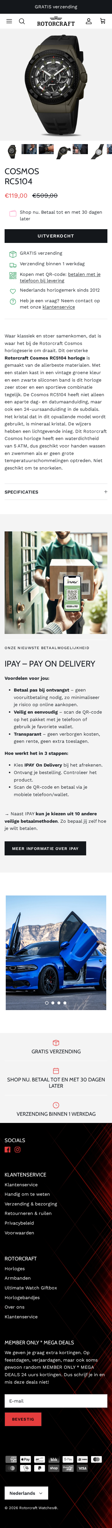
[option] (56, 85)
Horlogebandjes (22, 1297)
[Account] (87, 21)
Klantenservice (21, 1184)
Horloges (15, 1268)
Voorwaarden (19, 1233)
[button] (47, 1003)
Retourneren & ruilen (28, 1213)
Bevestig (23, 1419)
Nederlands (22, 1493)
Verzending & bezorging (31, 1204)
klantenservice (59, 307)
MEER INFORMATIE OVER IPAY (45, 848)
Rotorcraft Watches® (38, 1508)
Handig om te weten (27, 1194)
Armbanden (18, 1278)
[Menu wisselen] (9, 21)
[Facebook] (7, 1150)
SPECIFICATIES (21, 492)
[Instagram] (17, 1150)
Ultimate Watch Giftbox (31, 1288)
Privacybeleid (19, 1223)
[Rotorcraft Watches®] (56, 21)
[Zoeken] (24, 21)
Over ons (14, 1307)
